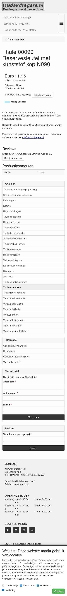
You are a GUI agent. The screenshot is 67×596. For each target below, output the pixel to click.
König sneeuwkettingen (14, 265)
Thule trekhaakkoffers (14, 243)
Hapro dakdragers (12, 211)
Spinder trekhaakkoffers (15, 238)
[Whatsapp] (32, 530)
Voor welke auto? (11, 362)
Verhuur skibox (10, 314)
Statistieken (45, 585)
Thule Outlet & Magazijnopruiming (20, 189)
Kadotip (7, 205)
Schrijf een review (42, 94)
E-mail (6, 404)
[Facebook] (8, 530)
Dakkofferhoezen (11, 254)
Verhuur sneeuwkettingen (15, 330)
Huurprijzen (9, 351)
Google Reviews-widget (14, 345)
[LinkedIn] (16, 530)
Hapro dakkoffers (11, 222)
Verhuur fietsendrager (14, 320)
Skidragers (8, 271)
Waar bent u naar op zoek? (17, 434)
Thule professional (12, 249)
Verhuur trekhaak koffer (14, 298)
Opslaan (58, 591)
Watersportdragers (12, 260)
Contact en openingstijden (16, 356)
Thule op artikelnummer (15, 281)
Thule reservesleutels (14, 292)
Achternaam (9, 393)
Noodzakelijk (11, 585)
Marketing (10, 590)
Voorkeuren (29, 585)
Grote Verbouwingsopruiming (17, 194)
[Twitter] (24, 530)
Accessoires (9, 276)
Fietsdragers (9, 200)
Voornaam (8, 381)
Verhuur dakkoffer (12, 309)
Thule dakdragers (12, 216)
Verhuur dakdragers (13, 303)
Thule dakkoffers (11, 227)
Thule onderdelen (12, 287)
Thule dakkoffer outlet (14, 232)
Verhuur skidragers (12, 325)
